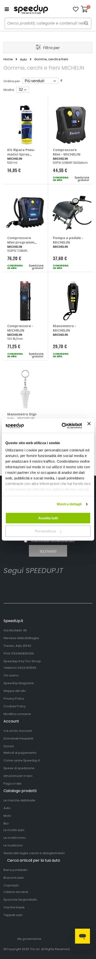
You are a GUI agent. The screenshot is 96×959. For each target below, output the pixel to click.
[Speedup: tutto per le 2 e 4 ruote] (31, 9)
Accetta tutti (48, 518)
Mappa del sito (14, 691)
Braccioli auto (13, 877)
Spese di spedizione (18, 768)
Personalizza (45, 531)
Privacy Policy (13, 698)
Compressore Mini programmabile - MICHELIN (22, 242)
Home (8, 59)
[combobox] (48, 23)
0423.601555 (27, 667)
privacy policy (68, 541)
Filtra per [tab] (51, 47)
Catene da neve (15, 892)
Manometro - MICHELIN (64, 328)
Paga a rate (12, 783)
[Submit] (86, 23)
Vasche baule (14, 907)
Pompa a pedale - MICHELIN (68, 239)
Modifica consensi (17, 714)
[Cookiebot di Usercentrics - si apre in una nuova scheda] (62, 426)
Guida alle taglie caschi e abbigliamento (34, 853)
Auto (23, 59)
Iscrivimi (48, 551)
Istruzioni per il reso (18, 776)
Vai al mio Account (17, 731)
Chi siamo (11, 675)
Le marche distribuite (19, 800)
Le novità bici (13, 845)
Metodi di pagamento (20, 752)
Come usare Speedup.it (21, 760)
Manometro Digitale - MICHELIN (22, 416)
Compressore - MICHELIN (20, 328)
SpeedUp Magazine (18, 683)
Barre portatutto (15, 870)
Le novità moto (14, 837)
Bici (6, 823)
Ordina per (11, 81)
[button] (76, 9)
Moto (7, 816)
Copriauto (11, 885)
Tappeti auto (13, 915)
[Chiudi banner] (89, 425)
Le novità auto (13, 830)
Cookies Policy (14, 706)
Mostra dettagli (69, 504)
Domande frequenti (18, 738)
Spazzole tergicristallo (20, 899)
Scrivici (8, 746)
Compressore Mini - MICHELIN (66, 151)
